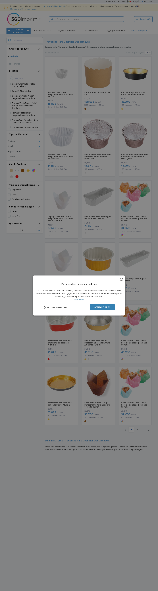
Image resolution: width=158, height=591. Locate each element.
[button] (55, 307)
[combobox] (121, 279)
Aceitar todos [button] (102, 307)
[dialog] (79, 295)
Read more (79, 299)
